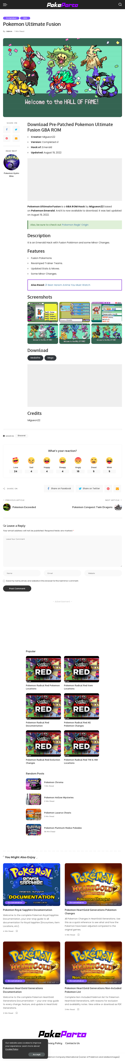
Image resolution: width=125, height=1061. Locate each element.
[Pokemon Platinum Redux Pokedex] (33, 829)
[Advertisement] (74, 179)
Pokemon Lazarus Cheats (57, 812)
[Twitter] (16, 129)
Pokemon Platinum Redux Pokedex (63, 828)
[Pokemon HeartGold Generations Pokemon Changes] (93, 884)
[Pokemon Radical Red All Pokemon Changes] (81, 706)
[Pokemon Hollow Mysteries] (33, 799)
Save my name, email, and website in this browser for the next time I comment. (42, 581)
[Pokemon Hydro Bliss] (12, 162)
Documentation (15, 903)
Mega (50, 357)
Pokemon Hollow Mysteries (58, 797)
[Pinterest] (6, 138)
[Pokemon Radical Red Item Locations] (81, 669)
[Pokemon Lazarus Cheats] (33, 814)
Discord (21, 435)
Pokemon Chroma (53, 782)
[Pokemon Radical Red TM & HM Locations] (81, 743)
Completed (11, 18)
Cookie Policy (11, 1049)
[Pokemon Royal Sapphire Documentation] (31, 884)
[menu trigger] (6, 4)
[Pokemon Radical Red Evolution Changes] (43, 743)
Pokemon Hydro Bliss (11, 174)
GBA (25, 18)
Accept (36, 1054)
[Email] (16, 138)
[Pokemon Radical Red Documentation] (43, 706)
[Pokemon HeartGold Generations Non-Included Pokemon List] (93, 963)
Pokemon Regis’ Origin (75, 225)
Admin (9, 31)
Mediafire (35, 357)
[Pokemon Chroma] (33, 784)
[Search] (120, 4)
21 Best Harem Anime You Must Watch (67, 285)
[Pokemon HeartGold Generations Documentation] (31, 963)
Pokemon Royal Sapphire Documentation (27, 909)
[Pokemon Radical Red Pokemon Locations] (43, 669)
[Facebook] (6, 129)
